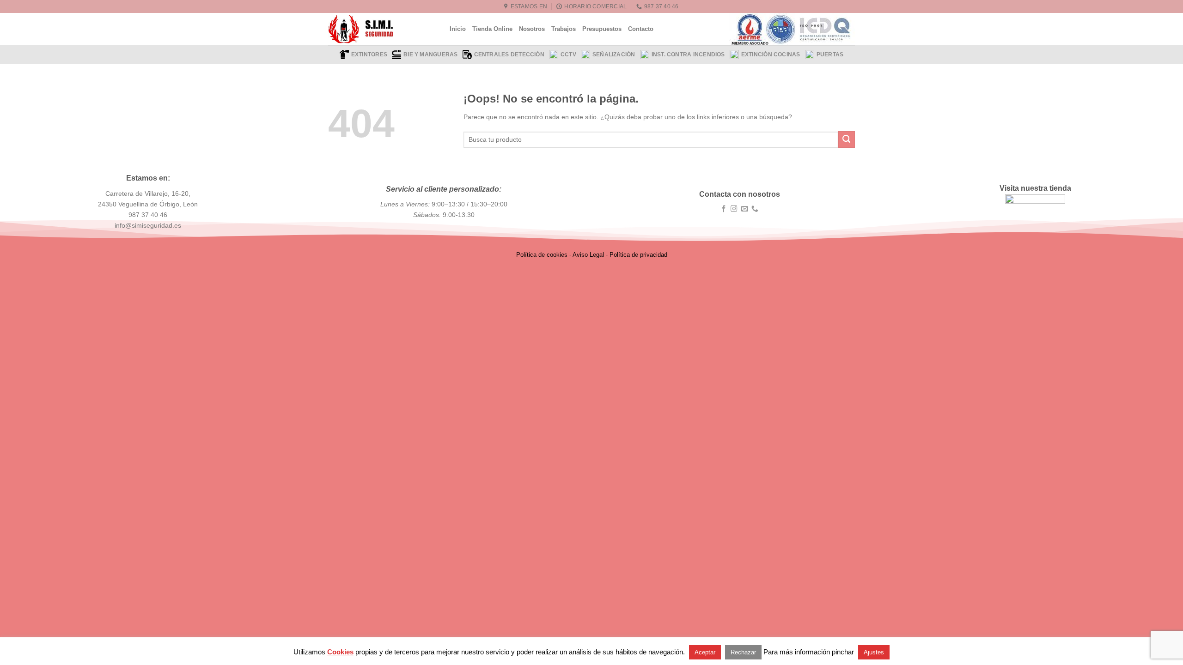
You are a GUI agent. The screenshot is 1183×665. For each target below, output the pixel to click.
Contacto (640, 28)
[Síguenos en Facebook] (723, 209)
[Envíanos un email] (744, 209)
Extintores (369, 54)
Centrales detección (509, 54)
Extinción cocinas (770, 54)
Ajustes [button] (874, 652)
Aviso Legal (588, 254)
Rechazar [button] (743, 652)
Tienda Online (492, 28)
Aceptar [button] (705, 652)
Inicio (458, 28)
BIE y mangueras (430, 54)
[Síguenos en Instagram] (734, 209)
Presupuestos (602, 28)
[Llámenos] (754, 209)
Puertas (830, 54)
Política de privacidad (638, 254)
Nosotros (532, 28)
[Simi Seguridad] (382, 29)
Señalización (613, 54)
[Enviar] (846, 139)
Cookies (340, 652)
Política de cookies (541, 254)
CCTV (568, 54)
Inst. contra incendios (688, 54)
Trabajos (563, 28)
